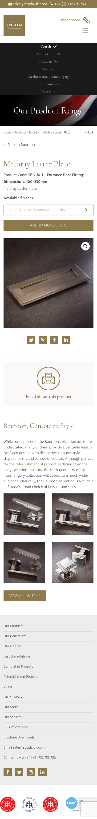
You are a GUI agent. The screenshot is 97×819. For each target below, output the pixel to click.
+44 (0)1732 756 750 (69, 4)
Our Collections (15, 636)
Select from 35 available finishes (40, 210)
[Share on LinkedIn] (66, 340)
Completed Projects (18, 666)
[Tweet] (31, 340)
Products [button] (46, 61)
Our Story (11, 707)
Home (8, 132)
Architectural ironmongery (48, 76)
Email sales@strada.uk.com (24, 747)
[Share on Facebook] (54, 340)
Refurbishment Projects (21, 676)
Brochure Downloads (19, 737)
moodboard (72, 20)
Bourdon (34, 132)
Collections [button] (46, 54)
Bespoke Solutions (17, 656)
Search (46, 46)
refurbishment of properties (38, 464)
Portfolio (49, 91)
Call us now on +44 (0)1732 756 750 (30, 757)
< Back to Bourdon (19, 144)
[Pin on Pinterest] (43, 340)
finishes (54, 486)
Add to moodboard (48, 225)
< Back (89, 132)
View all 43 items (24, 595)
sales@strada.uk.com (29, 4)
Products (20, 132)
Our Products (13, 626)
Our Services (13, 717)
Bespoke (48, 69)
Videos (8, 687)
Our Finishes (48, 84)
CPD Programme (16, 727)
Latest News (13, 697)
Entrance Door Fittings (66, 175)
